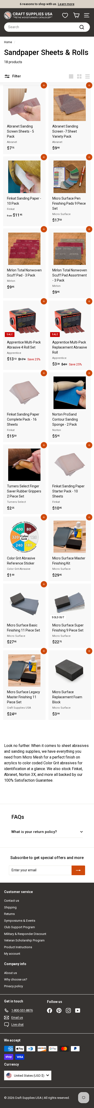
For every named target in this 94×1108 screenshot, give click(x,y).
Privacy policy (13, 986)
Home (8, 42)
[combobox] (47, 27)
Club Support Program (19, 927)
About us (10, 973)
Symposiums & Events (19, 920)
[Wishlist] (65, 15)
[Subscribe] (78, 870)
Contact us (11, 900)
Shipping (10, 907)
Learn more (66, 4)
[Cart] (76, 15)
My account (12, 953)
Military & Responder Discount (25, 934)
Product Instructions (18, 947)
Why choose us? (15, 979)
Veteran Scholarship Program (24, 940)
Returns (9, 914)
